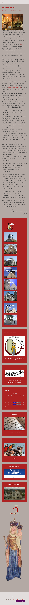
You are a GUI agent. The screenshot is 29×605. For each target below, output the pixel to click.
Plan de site (14, 598)
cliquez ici (18, 360)
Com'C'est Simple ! (18, 599)
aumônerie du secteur (14, 382)
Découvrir (14, 458)
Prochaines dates (14, 433)
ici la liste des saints (14, 87)
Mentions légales (10, 596)
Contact (20, 596)
